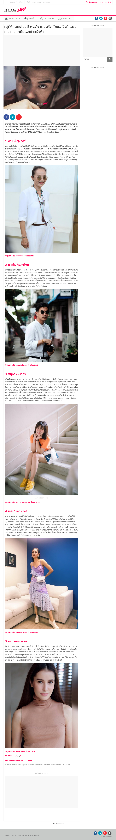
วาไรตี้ (27, 2)
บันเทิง (12, 2)
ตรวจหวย (46, 2)
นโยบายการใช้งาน (106, 837)
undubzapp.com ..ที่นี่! (100, 2)
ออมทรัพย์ (47, 765)
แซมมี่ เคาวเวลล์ (56, 765)
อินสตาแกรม (14, 19)
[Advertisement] (42, 50)
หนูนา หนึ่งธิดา (39, 765)
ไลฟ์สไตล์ (20, 2)
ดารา (6, 2)
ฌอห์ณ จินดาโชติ (12, 765)
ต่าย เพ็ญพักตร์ (22, 765)
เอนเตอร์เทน (49, 19)
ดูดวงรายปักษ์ (36, 2)
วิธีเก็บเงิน (31, 765)
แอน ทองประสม (66, 765)
